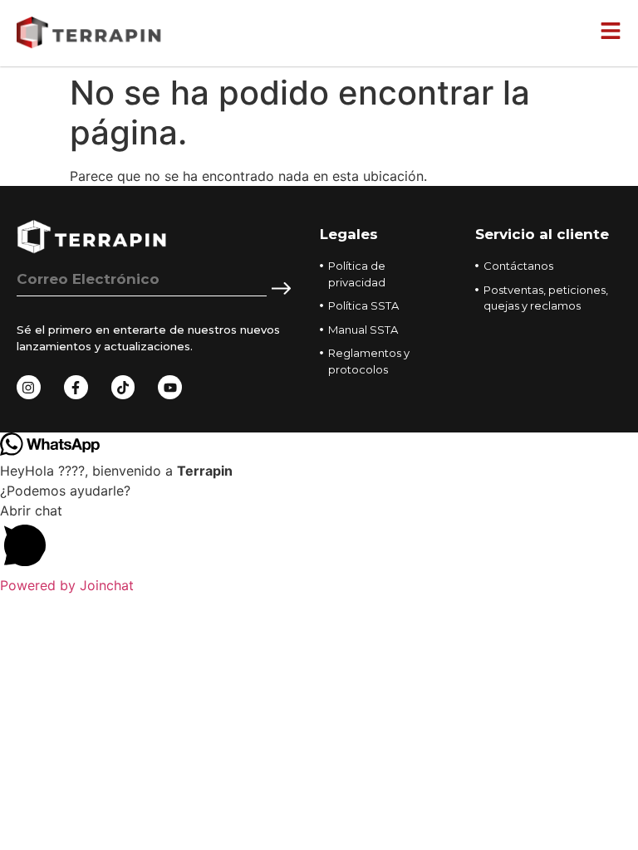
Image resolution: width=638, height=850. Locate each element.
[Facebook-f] (76, 387)
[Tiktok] (123, 387)
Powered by (67, 585)
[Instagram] (29, 387)
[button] (319, 538)
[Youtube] (170, 387)
